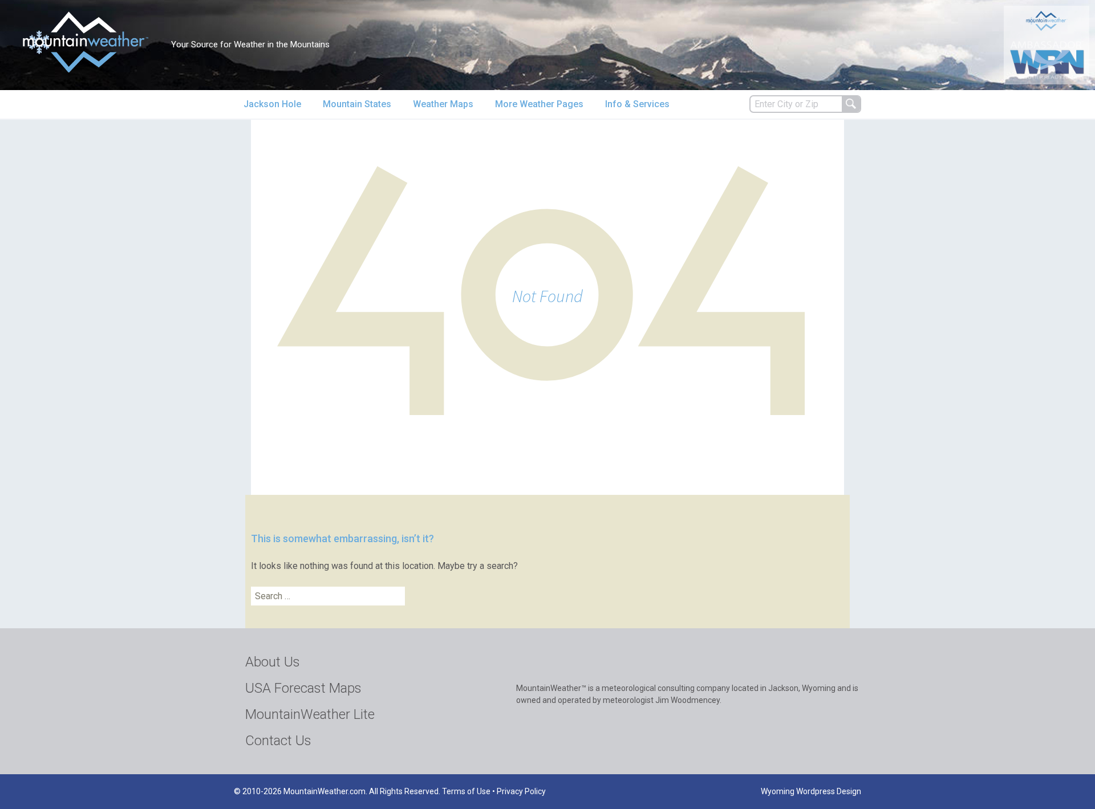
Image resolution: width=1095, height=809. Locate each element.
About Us (272, 662)
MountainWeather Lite (310, 714)
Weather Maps (443, 104)
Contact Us (278, 741)
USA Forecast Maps (303, 688)
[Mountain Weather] (85, 42)
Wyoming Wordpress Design (811, 791)
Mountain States (357, 104)
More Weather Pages (539, 104)
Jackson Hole (272, 104)
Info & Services (637, 104)
